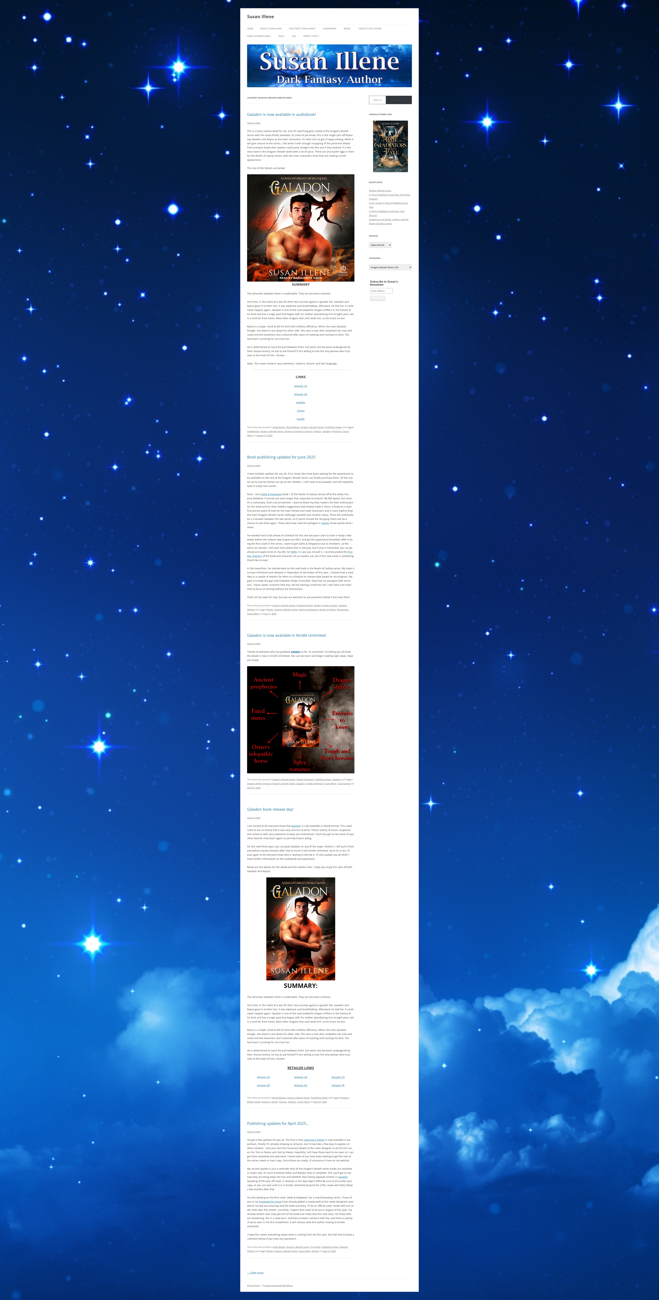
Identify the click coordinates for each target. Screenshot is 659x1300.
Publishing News (333, 427)
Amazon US (300, 386)
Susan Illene (260, 16)
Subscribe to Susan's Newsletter (384, 283)
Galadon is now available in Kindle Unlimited (286, 635)
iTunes (301, 410)
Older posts (255, 1272)
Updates (342, 605)
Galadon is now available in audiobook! (281, 114)
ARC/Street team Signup (302, 28)
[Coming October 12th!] (390, 146)
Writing (251, 609)
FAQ (294, 36)
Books (347, 28)
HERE (294, 551)
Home (250, 28)
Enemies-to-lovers (303, 431)
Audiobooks (329, 28)
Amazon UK (300, 394)
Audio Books (278, 427)
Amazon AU (300, 1085)
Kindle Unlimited (304, 779)
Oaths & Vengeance (271, 494)
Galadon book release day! (270, 809)
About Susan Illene (271, 28)
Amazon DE (263, 1085)
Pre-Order (315, 1247)
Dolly (281, 36)
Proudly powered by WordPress (278, 1285)
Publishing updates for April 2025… (278, 1123)
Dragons (288, 431)
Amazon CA (338, 1077)
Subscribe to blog (399, 99)
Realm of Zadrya (327, 609)
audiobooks (253, 431)
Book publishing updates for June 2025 (281, 456)
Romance (337, 431)
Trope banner (344, 783)
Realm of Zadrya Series (325, 605)
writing (315, 1251)
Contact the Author (369, 28)
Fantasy (317, 431)
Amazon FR (338, 1085)
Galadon (326, 431)
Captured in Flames (314, 1139)
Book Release (293, 427)
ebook (274, 1101)
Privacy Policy (311, 36)
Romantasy (343, 609)
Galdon (325, 523)
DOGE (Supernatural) (258, 36)
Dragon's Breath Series (312, 427)
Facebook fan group (270, 1201)
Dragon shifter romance (259, 783)
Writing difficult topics (380, 190)
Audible (300, 402)
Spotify (301, 419)
